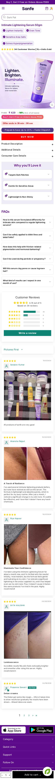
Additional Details (27, 150)
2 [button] (24, 715)
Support (7, 754)
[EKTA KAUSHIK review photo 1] (27, 635)
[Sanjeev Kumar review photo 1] (27, 395)
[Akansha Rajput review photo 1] (27, 463)
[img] (10, 361)
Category (8, 739)
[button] (7, 49)
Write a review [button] (28, 333)
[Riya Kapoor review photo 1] (27, 544)
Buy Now (27, 136)
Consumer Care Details (27, 156)
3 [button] (28, 715)
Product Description (27, 144)
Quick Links (9, 746)
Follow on (8, 762)
